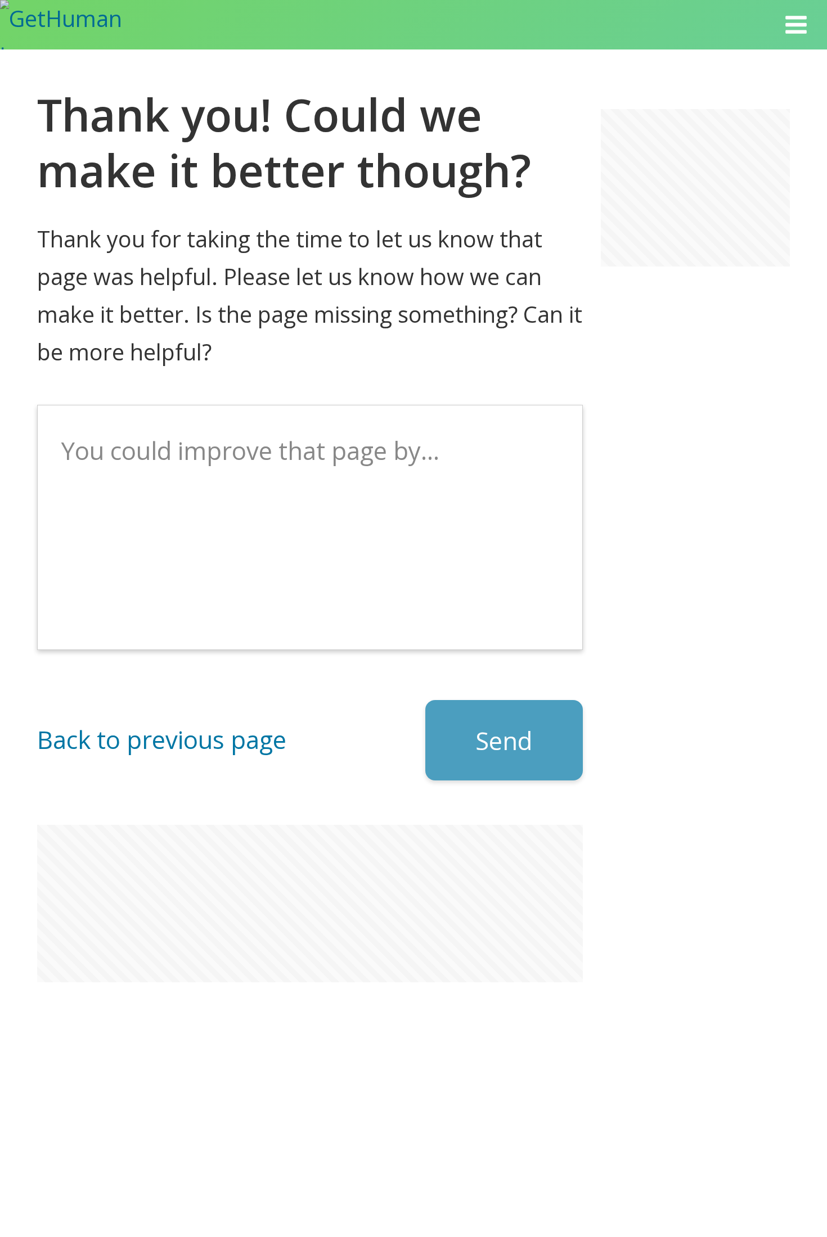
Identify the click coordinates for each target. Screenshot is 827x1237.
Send (503, 740)
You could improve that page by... (250, 450)
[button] (796, 24)
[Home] (79, 24)
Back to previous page (161, 739)
